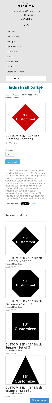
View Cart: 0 (26, 18)
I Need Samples (26, 15)
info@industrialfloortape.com (26, 11)
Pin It (33, 204)
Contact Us (40, 400)
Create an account (15, 71)
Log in (9, 66)
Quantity (9, 150)
